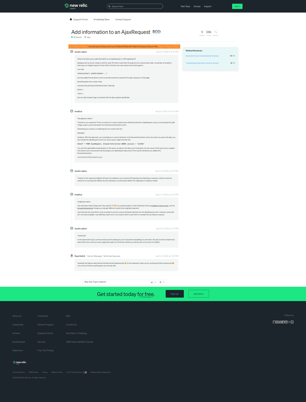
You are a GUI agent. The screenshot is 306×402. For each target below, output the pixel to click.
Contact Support (123, 19)
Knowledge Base (102, 19)
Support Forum (80, 19)
